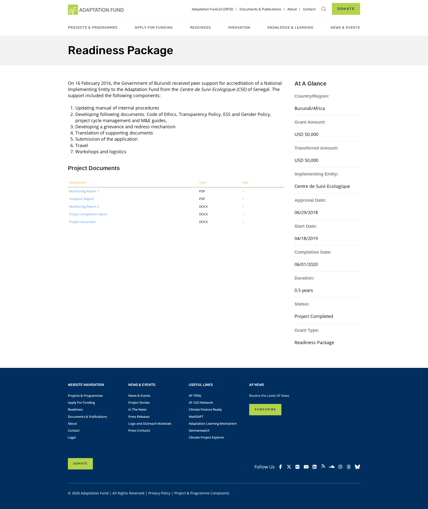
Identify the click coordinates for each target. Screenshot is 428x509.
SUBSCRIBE (265, 409)
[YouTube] (306, 467)
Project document (82, 222)
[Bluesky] (357, 467)
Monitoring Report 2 (84, 206)
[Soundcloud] (332, 467)
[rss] (323, 467)
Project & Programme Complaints (201, 493)
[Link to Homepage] (96, 9)
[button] (324, 8)
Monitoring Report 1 (84, 191)
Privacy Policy (159, 493)
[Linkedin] (315, 467)
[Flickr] (297, 467)
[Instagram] (340, 467)
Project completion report (88, 214)
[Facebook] (280, 467)
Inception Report (81, 199)
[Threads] (349, 467)
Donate (346, 9)
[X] (289, 467)
